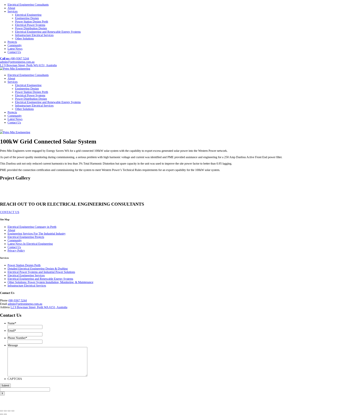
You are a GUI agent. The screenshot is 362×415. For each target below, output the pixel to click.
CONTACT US (9, 212)
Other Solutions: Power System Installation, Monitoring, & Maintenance (50, 282)
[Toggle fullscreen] (9, 410)
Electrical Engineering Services (26, 275)
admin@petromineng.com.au (17, 61)
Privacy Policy (16, 250)
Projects (12, 41)
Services (13, 11)
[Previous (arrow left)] (1, 414)
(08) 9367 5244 (14, 58)
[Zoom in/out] (12, 410)
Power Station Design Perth (31, 21)
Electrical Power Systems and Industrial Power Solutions (41, 272)
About (11, 8)
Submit (5, 385)
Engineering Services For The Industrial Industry (37, 233)
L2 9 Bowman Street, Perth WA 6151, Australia (28, 65)
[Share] (5, 410)
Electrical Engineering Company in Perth (32, 226)
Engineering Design (27, 18)
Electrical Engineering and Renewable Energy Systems (48, 31)
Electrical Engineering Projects (26, 237)
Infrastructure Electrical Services (34, 35)
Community (15, 45)
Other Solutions (24, 38)
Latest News (15, 48)
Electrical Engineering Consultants (28, 4)
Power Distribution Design (31, 28)
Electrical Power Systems (30, 25)
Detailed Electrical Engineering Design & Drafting (38, 268)
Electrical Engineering (28, 14)
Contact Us (14, 52)
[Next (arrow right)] (5, 414)
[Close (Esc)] (1, 410)
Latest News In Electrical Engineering (30, 243)
